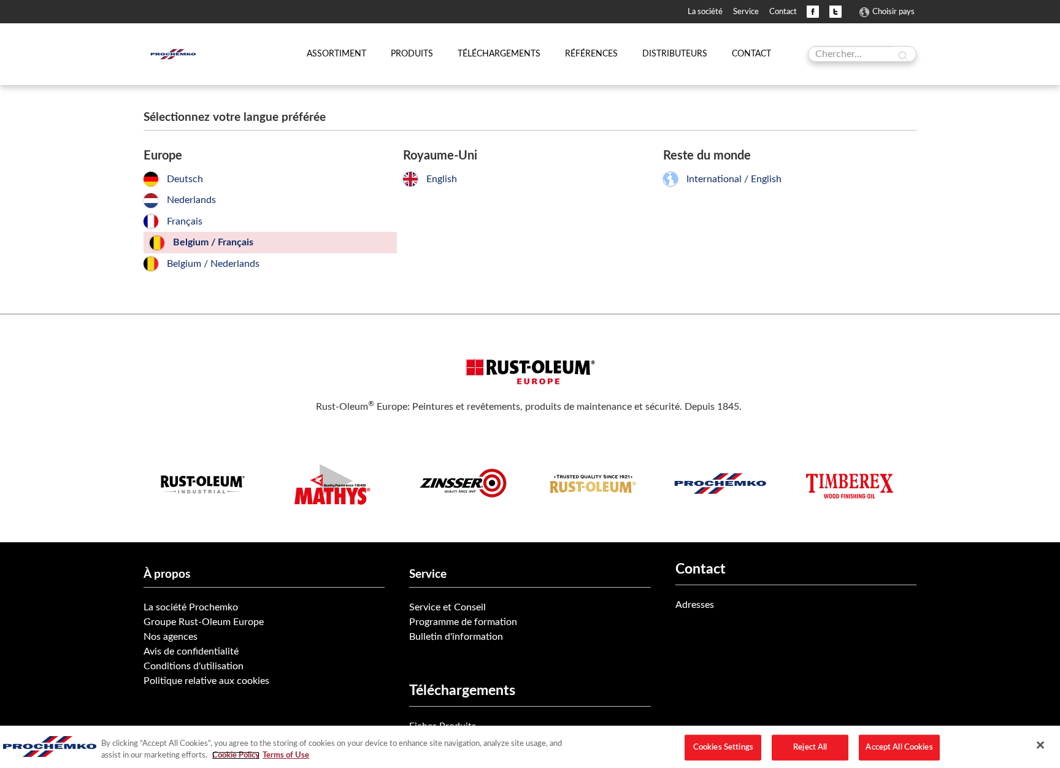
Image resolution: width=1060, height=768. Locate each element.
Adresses (694, 605)
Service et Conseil (447, 607)
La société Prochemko (191, 607)
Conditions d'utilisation (194, 666)
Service (746, 11)
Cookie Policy (235, 755)
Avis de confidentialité (191, 651)
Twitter (835, 12)
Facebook (813, 12)
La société (705, 11)
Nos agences (171, 637)
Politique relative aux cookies (206, 681)
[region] (530, 747)
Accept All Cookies (899, 747)
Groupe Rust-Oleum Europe (204, 622)
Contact (783, 11)
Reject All (810, 747)
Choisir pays (893, 11)
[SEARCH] (903, 55)
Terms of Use (286, 755)
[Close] (1040, 745)
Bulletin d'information (456, 637)
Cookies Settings (723, 747)
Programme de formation (463, 622)
